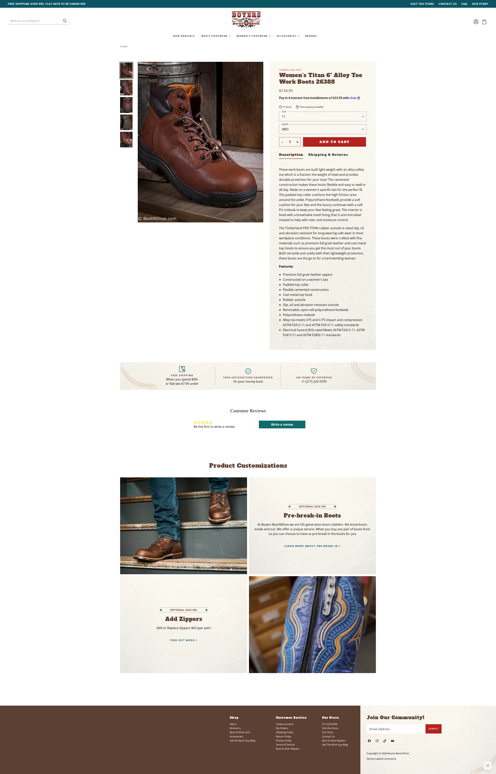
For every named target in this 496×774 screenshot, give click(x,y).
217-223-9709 (329, 724)
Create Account (285, 724)
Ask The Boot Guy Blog (335, 744)
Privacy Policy (284, 740)
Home (124, 46)
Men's (233, 724)
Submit (433, 728)
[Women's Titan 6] (126, 70)
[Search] (65, 20)
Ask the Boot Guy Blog (242, 740)
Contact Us (447, 3)
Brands (311, 35)
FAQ (464, 3)
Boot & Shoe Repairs (287, 748)
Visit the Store (422, 3)
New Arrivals (184, 35)
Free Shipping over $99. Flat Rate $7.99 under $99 (46, 3)
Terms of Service (285, 744)
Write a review (282, 424)
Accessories (287, 35)
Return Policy (283, 736)
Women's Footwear (253, 35)
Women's (235, 728)
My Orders (282, 728)
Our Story (480, 3)
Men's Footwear (214, 35)
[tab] (291, 155)
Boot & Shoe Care (240, 732)
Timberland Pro (290, 69)
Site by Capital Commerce (381, 758)
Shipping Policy (284, 732)
